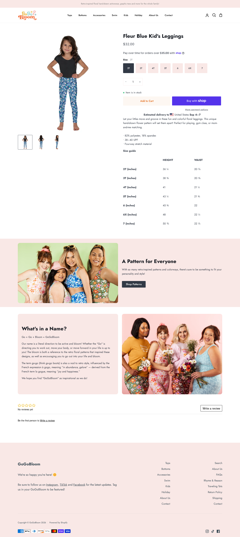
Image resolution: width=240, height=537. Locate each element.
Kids (168, 486)
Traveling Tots (215, 486)
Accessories (163, 475)
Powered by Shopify (58, 522)
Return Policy (215, 492)
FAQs (219, 475)
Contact (166, 504)
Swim (167, 480)
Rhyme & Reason (213, 480)
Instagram (52, 485)
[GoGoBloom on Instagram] (207, 531)
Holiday (166, 492)
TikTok (63, 485)
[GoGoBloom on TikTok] (212, 531)
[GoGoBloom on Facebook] (218, 531)
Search (218, 463)
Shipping (217, 498)
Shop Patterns (134, 284)
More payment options (196, 109)
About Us (165, 498)
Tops (167, 463)
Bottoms (165, 469)
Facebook (79, 485)
